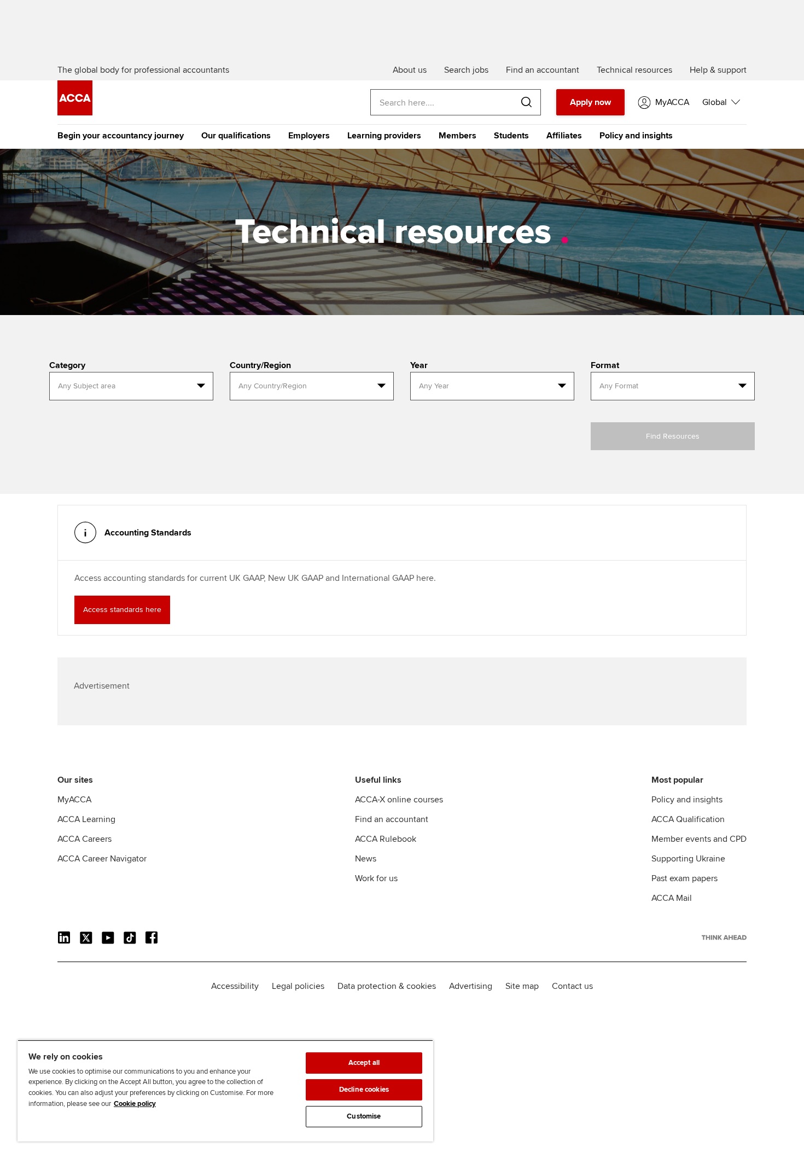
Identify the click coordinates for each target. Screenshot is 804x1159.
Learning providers (384, 135)
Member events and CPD (699, 839)
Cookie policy (135, 1103)
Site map (522, 986)
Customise (364, 1116)
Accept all (364, 1062)
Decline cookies (364, 1089)
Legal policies (298, 986)
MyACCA (74, 799)
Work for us (376, 878)
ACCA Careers (84, 839)
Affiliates (564, 135)
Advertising (470, 986)
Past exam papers (684, 878)
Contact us (572, 986)
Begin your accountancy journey (120, 135)
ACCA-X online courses (399, 799)
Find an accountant (391, 819)
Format (605, 365)
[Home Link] (724, 937)
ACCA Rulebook (385, 839)
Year (419, 365)
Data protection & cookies (386, 986)
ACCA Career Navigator (102, 858)
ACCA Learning (86, 819)
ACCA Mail (671, 898)
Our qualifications (236, 135)
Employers (309, 135)
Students (511, 135)
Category (67, 365)
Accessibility (235, 986)
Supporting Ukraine (688, 858)
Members (457, 135)
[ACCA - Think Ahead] (74, 112)
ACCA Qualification (688, 819)
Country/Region (260, 365)
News (365, 858)
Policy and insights (636, 135)
